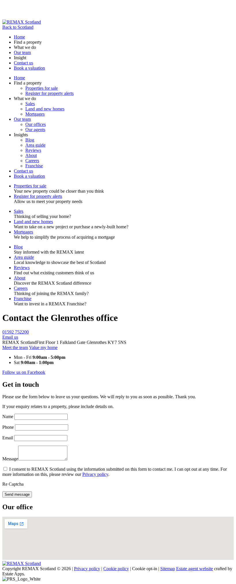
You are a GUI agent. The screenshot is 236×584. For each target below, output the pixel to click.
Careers (32, 160)
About (31, 155)
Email (7, 437)
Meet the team (15, 347)
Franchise (34, 165)
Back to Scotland (17, 27)
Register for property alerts (49, 93)
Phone (8, 427)
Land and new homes (44, 108)
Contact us (23, 62)
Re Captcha (13, 484)
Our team (22, 52)
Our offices (35, 124)
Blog (29, 139)
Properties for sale (41, 88)
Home (19, 37)
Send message (17, 494)
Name (7, 416)
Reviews (33, 150)
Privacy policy (95, 474)
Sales (30, 103)
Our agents (35, 129)
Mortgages (35, 114)
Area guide (35, 145)
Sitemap (167, 568)
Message (10, 458)
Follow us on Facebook (23, 372)
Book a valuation (29, 68)
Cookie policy (116, 568)
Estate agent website (194, 568)
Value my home (43, 347)
